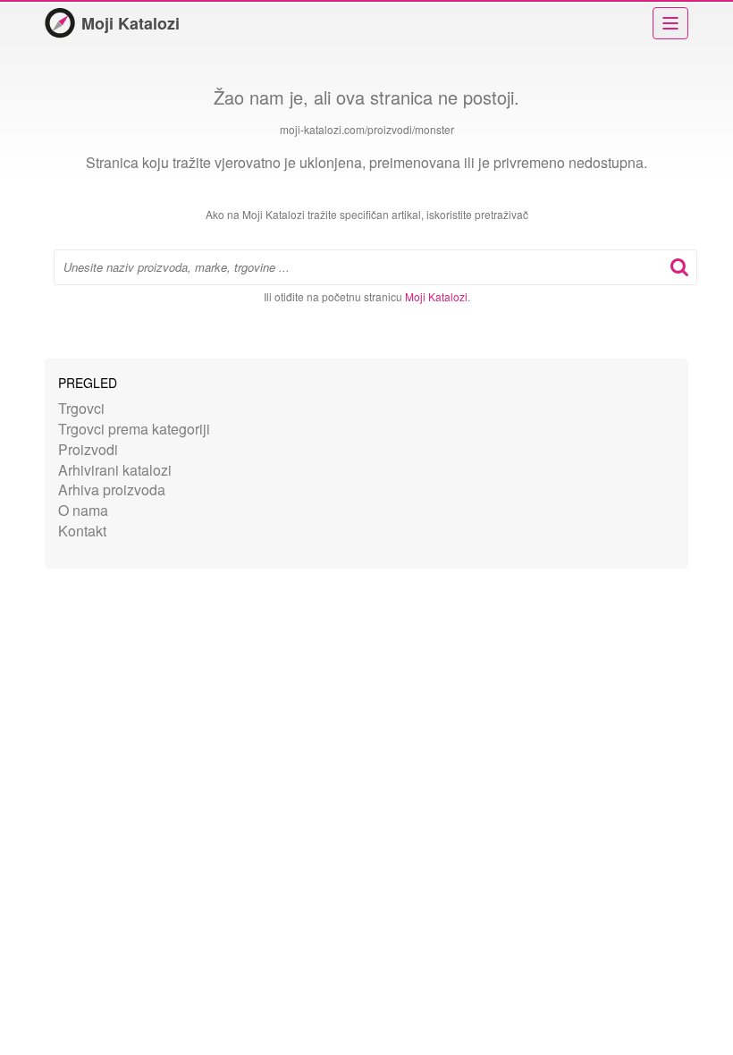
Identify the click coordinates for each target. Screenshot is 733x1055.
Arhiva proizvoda (111, 489)
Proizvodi (88, 449)
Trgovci (81, 408)
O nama (83, 510)
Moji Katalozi (130, 23)
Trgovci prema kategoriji (134, 428)
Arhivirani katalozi (115, 470)
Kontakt (82, 530)
